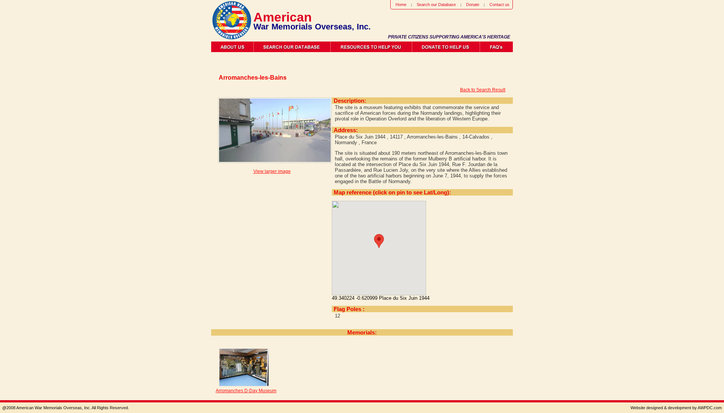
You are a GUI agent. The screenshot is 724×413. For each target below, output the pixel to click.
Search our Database (436, 4)
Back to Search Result (482, 89)
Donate (472, 4)
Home (401, 4)
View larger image (272, 171)
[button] (379, 241)
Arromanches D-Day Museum (246, 390)
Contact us (499, 4)
